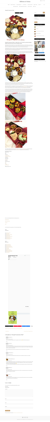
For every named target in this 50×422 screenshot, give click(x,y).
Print (26, 306)
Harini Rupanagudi (10, 352)
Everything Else (15, 6)
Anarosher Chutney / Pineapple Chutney (28, 331)
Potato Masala (7, 331)
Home (9, 4)
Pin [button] (28, 306)
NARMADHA (9, 367)
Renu (8, 374)
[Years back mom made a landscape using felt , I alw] (43, 50)
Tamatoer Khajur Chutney (8, 156)
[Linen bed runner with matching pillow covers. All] (36, 42)
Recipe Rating (6, 386)
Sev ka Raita (7, 248)
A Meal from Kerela (8, 249)
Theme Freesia (26, 419)
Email (6, 402)
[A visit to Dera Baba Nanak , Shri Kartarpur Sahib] (39, 50)
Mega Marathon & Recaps (23, 6)
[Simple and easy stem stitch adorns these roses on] (43, 42)
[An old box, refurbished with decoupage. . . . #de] (43, 46)
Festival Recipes (30, 4)
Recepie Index (13, 4)
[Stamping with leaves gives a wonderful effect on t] (39, 46)
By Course (24, 4)
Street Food (35, 4)
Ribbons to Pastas (25, 1)
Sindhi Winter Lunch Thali (9, 234)
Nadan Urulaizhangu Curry (9, 250)
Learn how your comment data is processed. (17, 412)
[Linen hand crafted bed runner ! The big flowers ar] (39, 42)
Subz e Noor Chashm (8, 245)
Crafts (39, 4)
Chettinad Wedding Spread (9, 251)
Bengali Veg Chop (7, 219)
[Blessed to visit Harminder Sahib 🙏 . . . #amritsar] (36, 50)
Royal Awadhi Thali (8, 244)
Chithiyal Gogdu (8, 235)
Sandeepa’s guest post (24, 86)
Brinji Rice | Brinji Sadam (38, 33)
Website (6, 406)
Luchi (5, 162)
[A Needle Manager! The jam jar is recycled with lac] (36, 46)
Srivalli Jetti (9, 343)
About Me (34, 6)
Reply (6, 341)
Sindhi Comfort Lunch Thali (9, 236)
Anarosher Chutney (17, 149)
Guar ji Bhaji (7, 233)
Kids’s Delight (30, 6)
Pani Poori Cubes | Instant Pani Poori (39, 26)
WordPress (32, 419)
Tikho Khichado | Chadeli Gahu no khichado (40, 35)
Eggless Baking (18, 4)
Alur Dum (6, 159)
